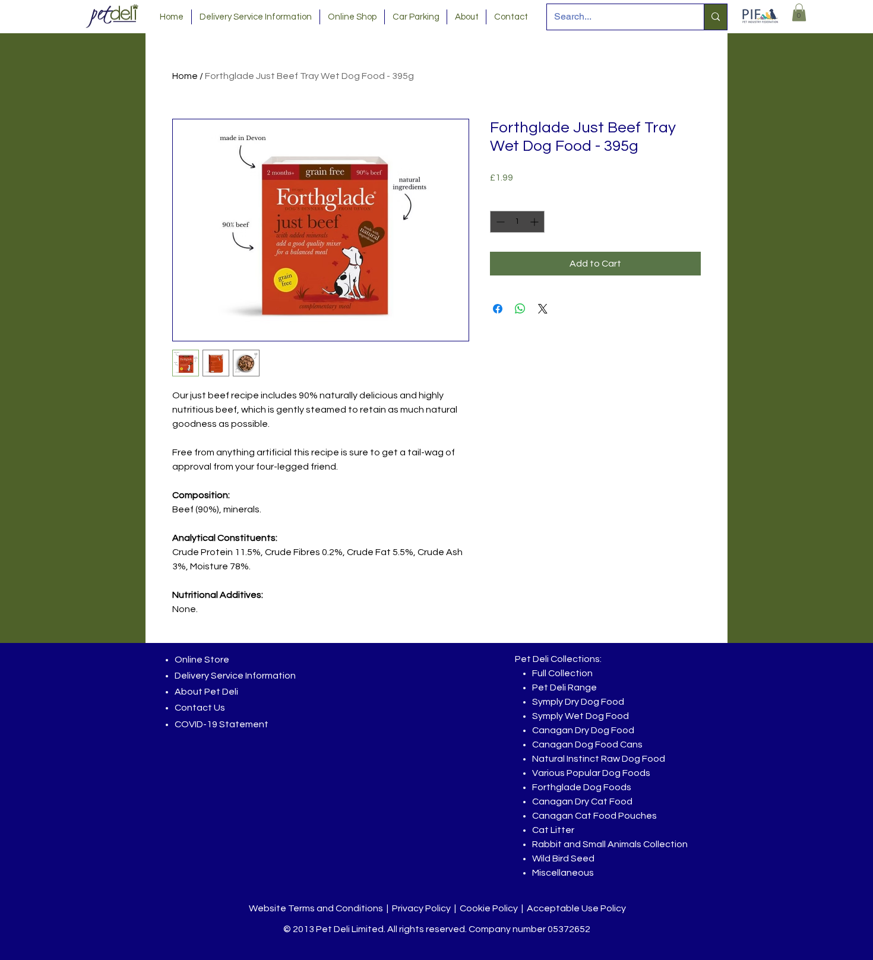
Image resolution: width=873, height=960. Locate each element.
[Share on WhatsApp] (520, 309)
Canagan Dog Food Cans (587, 744)
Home (185, 76)
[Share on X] (543, 309)
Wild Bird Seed (563, 858)
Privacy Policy (421, 908)
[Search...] (715, 17)
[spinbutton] (517, 221)
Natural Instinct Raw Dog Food (598, 758)
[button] (799, 12)
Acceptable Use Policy (576, 908)
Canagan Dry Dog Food (583, 730)
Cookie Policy (489, 908)
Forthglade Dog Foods (581, 787)
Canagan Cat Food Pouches (594, 815)
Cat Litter (553, 830)
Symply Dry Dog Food (578, 701)
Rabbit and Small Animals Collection (610, 844)
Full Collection (562, 673)
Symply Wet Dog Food (580, 716)
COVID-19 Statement (221, 724)
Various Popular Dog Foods (591, 773)
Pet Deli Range (564, 687)
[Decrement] (499, 221)
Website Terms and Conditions (316, 908)
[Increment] (535, 221)
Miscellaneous (563, 872)
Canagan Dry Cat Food (582, 801)
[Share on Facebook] (498, 309)
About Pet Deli (206, 691)
